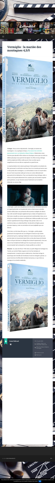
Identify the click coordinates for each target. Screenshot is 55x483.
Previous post (40, 352)
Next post (38, 355)
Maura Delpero (45, 347)
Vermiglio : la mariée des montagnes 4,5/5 (24, 48)
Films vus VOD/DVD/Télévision (41, 344)
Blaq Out (38, 347)
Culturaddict (27, 26)
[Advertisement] (27, 11)
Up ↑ (51, 458)
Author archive (10, 344)
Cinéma (38, 343)
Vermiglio (38, 348)
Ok (39, 481)
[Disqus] (27, 377)
